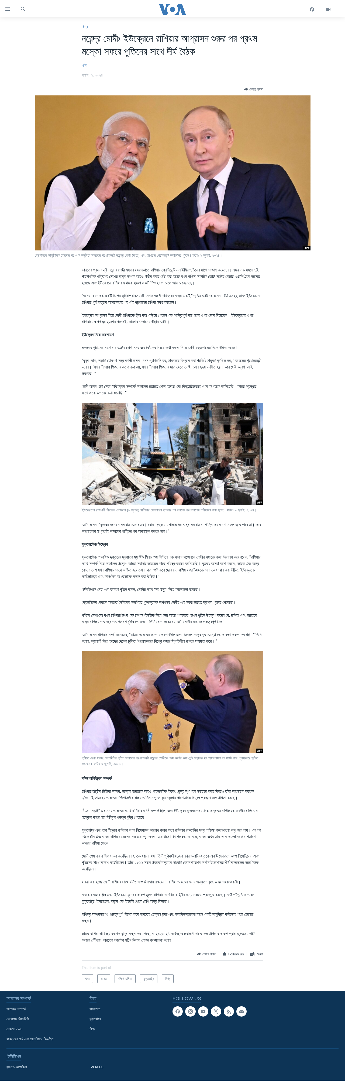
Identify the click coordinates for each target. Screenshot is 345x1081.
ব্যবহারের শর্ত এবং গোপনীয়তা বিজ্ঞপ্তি (29, 1039)
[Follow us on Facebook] (177, 1011)
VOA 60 (97, 1067)
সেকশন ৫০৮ (14, 1029)
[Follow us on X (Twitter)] (216, 1011)
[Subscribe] (241, 1011)
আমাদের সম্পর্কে (16, 1009)
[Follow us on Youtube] (203, 1011)
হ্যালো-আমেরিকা (16, 1067)
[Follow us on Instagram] (190, 1011)
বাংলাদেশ (94, 1009)
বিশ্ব (85, 27)
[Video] (328, 9)
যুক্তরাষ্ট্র (95, 1019)
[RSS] (229, 1011)
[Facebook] (312, 9)
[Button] (253, 89)
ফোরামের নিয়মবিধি (17, 1019)
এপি (84, 65)
